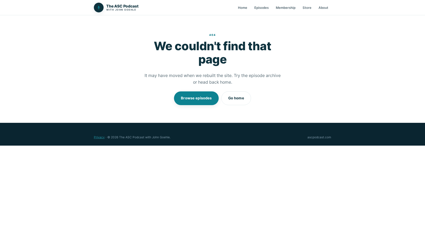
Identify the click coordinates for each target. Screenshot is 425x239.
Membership (286, 8)
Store (307, 8)
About (323, 8)
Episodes (261, 8)
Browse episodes (196, 98)
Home (242, 8)
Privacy (99, 137)
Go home (236, 98)
